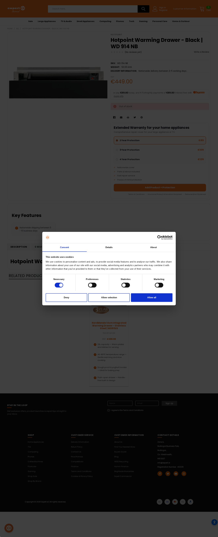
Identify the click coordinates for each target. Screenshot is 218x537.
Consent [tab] (64, 247)
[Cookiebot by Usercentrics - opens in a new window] (159, 237)
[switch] (92, 285)
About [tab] (153, 247)
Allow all (151, 297)
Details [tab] (109, 247)
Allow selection (109, 297)
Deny (66, 297)
